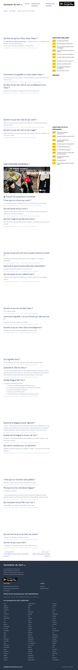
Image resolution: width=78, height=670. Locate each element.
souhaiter (54, 635)
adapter (6, 657)
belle (5, 637)
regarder (30, 649)
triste (5, 649)
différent (30, 632)
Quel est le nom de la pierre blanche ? (65, 54)
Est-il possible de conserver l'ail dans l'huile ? (65, 164)
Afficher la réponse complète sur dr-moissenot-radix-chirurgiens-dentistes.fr (34, 452)
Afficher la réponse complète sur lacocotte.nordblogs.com (31, 82)
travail (54, 610)
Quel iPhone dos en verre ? (63, 70)
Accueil (27, 4)
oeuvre (54, 628)
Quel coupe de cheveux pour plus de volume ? (65, 51)
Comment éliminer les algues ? (64, 149)
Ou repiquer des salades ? (63, 41)
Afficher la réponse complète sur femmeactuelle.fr (30, 281)
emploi (54, 643)
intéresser (6, 630)
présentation (55, 630)
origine (30, 626)
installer (30, 618)
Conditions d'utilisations (67, 666)
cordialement (31, 603)
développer (6, 626)
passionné (31, 655)
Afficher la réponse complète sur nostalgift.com (29, 271)
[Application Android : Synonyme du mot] (66, 4)
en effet (54, 605)
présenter (6, 639)
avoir (53, 608)
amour (5, 616)
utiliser (5, 624)
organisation (31, 660)
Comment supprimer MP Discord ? (65, 43)
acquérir (30, 653)
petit (5, 622)
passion (54, 657)
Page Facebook (44, 588)
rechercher (31, 657)
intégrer (54, 639)
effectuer (54, 641)
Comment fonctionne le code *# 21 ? (65, 61)
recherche (6, 645)
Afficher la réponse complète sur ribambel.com (29, 547)
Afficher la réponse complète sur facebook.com (29, 313)
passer (54, 651)
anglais (6, 605)
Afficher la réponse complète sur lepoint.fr (28, 432)
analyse (54, 622)
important (6, 614)
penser (30, 647)
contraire (6, 608)
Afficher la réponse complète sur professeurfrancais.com (31, 205)
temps (54, 620)
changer (30, 628)
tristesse (30, 651)
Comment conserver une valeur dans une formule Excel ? (65, 153)
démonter (30, 641)
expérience (55, 614)
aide (5, 632)
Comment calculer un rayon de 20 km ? (65, 137)
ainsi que (54, 653)
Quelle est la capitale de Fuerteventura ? (62, 133)
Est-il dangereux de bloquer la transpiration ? (64, 67)
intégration (31, 639)
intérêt (5, 655)
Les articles (7, 590)
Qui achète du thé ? (61, 160)
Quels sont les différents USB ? (64, 64)
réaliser (30, 635)
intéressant (55, 637)
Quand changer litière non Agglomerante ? (63, 140)
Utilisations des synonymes (35, 5)
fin (53, 626)
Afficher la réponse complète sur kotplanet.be (29, 396)
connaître (6, 641)
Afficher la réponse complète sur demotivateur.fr (29, 442)
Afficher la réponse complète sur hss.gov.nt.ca (29, 377)
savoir (29, 624)
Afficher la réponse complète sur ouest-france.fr (29, 484)
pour (29, 610)
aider (5, 635)
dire (29, 616)
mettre (29, 605)
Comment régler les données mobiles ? (65, 58)
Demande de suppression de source (12, 47)
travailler (54, 649)
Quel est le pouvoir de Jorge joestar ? (65, 144)
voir (5, 620)
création (6, 653)
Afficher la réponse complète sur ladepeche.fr (29, 332)
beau (5, 643)
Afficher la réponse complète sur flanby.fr (28, 137)
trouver (54, 616)
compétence (55, 660)
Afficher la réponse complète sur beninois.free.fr (29, 324)
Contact (42, 586)
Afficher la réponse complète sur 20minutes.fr (29, 47)
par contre (30, 645)
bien (53, 612)
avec (53, 647)
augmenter (6, 618)
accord (5, 660)
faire (5, 603)
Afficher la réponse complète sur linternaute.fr (29, 364)
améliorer (6, 651)
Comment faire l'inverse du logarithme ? (63, 157)
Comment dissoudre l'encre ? (63, 147)
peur (53, 655)
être (29, 608)
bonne (29, 630)
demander (30, 612)
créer (5, 612)
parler (53, 645)
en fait (54, 618)
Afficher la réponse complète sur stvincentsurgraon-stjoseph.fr (32, 127)
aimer (29, 620)
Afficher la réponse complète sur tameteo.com (29, 499)
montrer (54, 624)
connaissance (31, 643)
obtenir (30, 622)
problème (6, 610)
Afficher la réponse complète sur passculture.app (29, 216)
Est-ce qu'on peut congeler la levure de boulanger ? (65, 47)
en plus (54, 603)
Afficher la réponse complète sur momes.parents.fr (30, 263)
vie (53, 632)
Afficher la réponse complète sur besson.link (28, 93)
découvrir (30, 637)
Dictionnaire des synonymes (50, 5)
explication (6, 647)
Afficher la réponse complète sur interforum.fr (29, 226)
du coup (6, 628)
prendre (30, 614)
